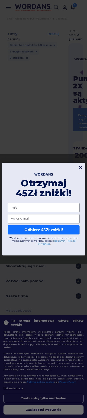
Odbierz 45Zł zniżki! (43, 229)
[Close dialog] (80, 167)
